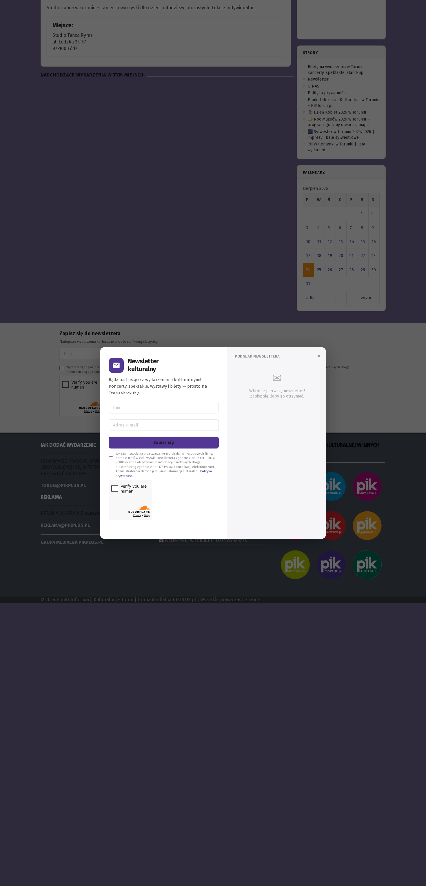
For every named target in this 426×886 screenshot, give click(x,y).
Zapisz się (164, 442)
